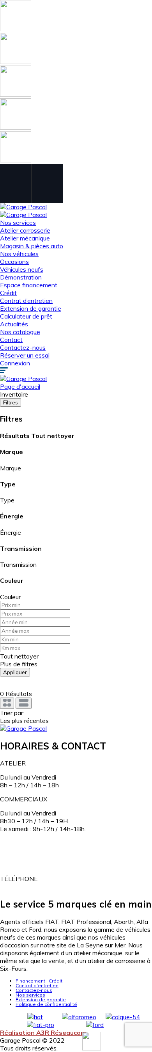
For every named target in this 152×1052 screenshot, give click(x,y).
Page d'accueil (20, 386)
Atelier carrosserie (25, 230)
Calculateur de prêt (26, 316)
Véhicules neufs (21, 269)
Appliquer (15, 672)
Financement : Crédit (39, 981)
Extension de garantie (30, 308)
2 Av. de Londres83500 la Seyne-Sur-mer (35, 861)
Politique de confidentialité (46, 1004)
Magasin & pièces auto (31, 246)
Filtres (10, 402)
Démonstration (21, 277)
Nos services (18, 222)
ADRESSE (14, 843)
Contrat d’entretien (26, 300)
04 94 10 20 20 (22, 886)
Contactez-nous (23, 347)
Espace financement (28, 285)
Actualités (14, 324)
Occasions (14, 261)
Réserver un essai (24, 355)
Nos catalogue (20, 332)
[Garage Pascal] (23, 207)
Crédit (8, 293)
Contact (11, 340)
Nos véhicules (19, 254)
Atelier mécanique (25, 238)
